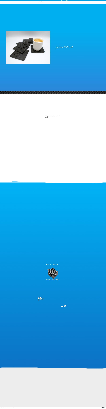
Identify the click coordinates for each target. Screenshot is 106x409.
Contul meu (62, 0)
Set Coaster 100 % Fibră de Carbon (65, 46)
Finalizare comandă (66, 0)
